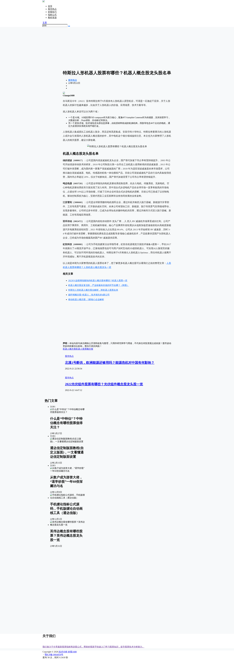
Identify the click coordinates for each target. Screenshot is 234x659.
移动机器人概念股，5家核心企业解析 (86, 299)
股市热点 (52, 9)
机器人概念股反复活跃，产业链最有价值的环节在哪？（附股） (98, 285)
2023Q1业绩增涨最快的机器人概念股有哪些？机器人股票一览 (97, 280)
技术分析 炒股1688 (67, 652)
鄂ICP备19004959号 (54, 654)
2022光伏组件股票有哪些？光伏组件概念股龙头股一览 (104, 384)
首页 (50, 6)
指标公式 (52, 15)
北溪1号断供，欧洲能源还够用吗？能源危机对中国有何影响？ (109, 362)
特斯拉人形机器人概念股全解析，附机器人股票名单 (93, 290)
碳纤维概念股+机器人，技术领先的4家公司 (89, 295)
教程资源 (52, 17)
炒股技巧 (52, 12)
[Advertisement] (117, 48)
